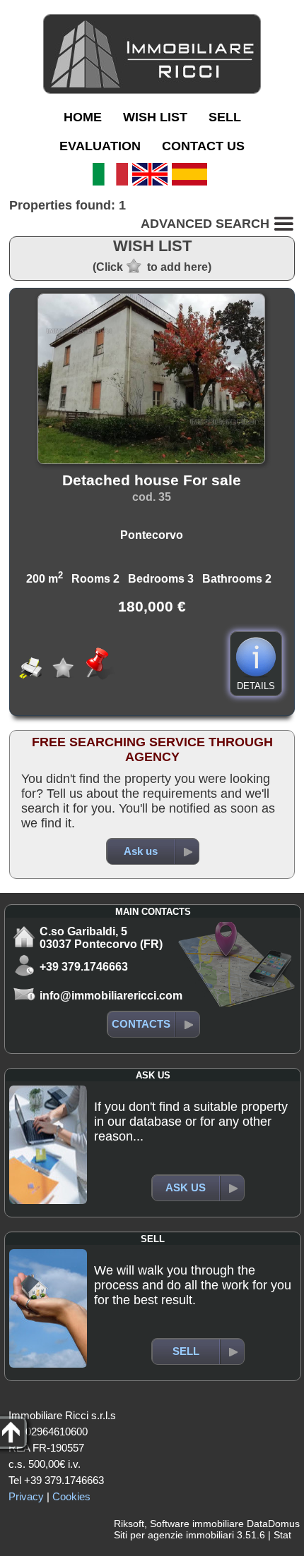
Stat (282, 1534)
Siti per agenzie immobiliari (174, 1534)
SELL (225, 117)
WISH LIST (155, 117)
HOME (83, 117)
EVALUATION (100, 146)
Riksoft (129, 1523)
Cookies (71, 1496)
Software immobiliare (197, 1523)
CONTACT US (203, 146)
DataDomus (273, 1523)
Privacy (26, 1496)
